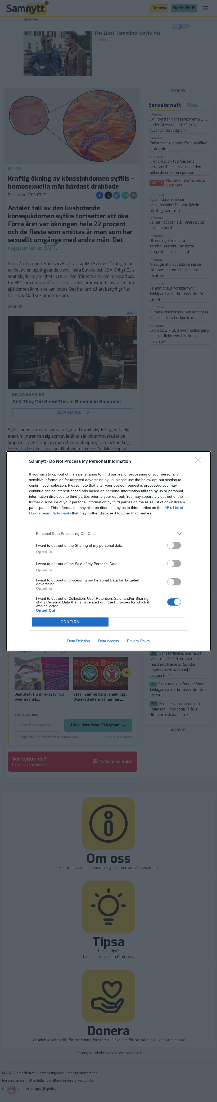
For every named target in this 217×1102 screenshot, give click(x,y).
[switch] (174, 545)
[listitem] (108, 533)
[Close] (200, 462)
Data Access (108, 641)
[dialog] (108, 551)
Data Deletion (78, 641)
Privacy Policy (138, 641)
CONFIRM (70, 622)
